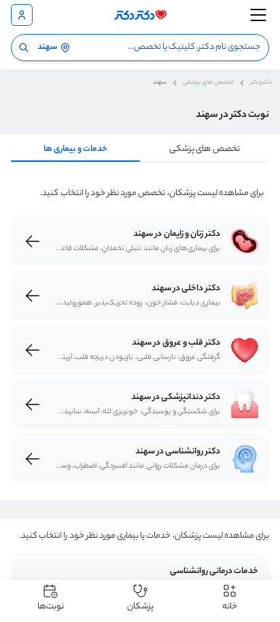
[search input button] (24, 47)
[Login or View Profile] (22, 15)
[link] (244, 241)
